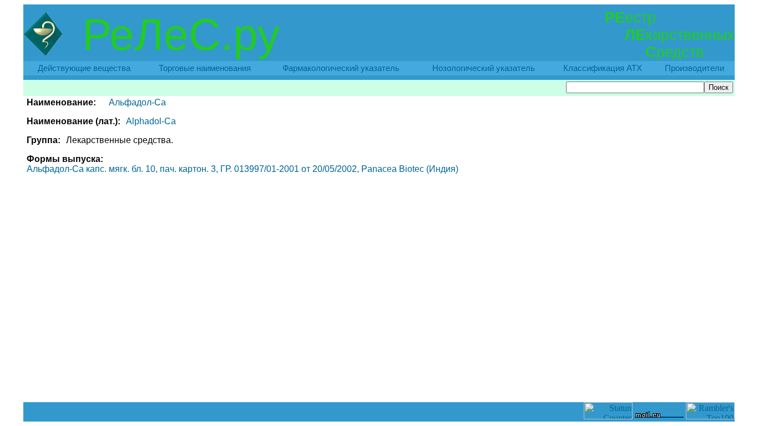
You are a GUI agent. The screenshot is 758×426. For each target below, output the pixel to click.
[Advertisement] (379, 377)
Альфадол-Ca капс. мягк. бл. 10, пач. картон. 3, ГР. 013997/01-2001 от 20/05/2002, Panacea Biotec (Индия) (242, 169)
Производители (694, 68)
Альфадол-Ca (137, 102)
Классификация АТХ (602, 68)
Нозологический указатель (483, 68)
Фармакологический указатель (341, 68)
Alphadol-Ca (151, 121)
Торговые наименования (205, 68)
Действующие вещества (84, 68)
